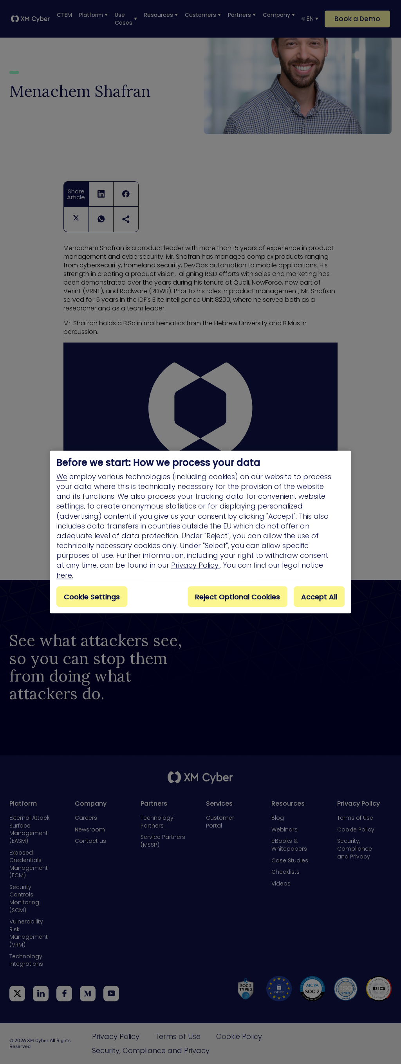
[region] (200, 532)
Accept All (319, 596)
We (61, 476)
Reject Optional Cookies (237, 596)
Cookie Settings (92, 596)
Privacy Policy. (195, 565)
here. (64, 575)
